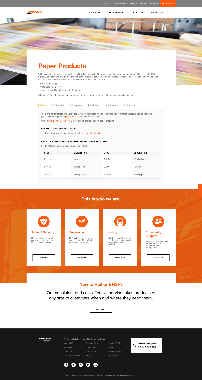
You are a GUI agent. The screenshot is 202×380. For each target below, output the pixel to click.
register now (68, 116)
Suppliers (143, 4)
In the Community (117, 12)
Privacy (93, 375)
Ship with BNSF (95, 12)
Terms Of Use (69, 375)
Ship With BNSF (114, 343)
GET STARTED (101, 309)
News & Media (120, 4)
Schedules (59, 105)
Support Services (114, 351)
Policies (94, 105)
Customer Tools (92, 343)
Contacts (130, 105)
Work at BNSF (157, 12)
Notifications (111, 105)
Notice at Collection (82, 375)
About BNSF (138, 12)
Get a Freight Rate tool (59, 120)
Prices (43, 105)
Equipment (77, 105)
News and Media (92, 351)
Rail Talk (108, 4)
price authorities (91, 132)
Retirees (133, 4)
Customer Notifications (72, 355)
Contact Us (154, 4)
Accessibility (68, 347)
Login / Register (167, 4)
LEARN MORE (43, 257)
